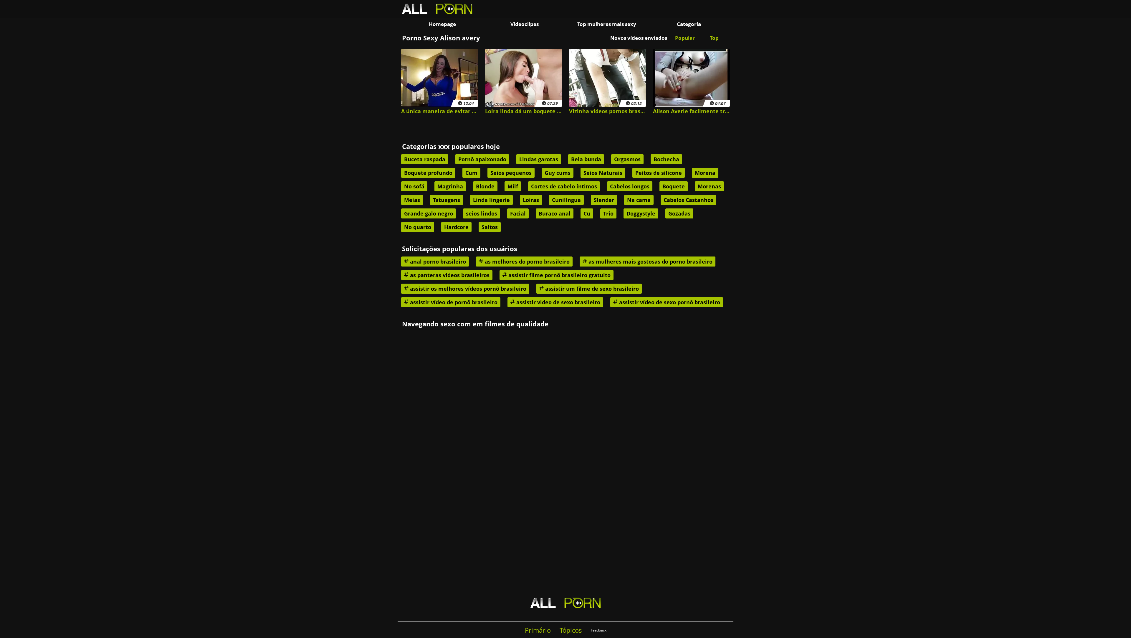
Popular (685, 37)
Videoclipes (524, 24)
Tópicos (571, 630)
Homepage (442, 24)
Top (714, 37)
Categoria (689, 24)
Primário (538, 630)
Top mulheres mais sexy (606, 24)
